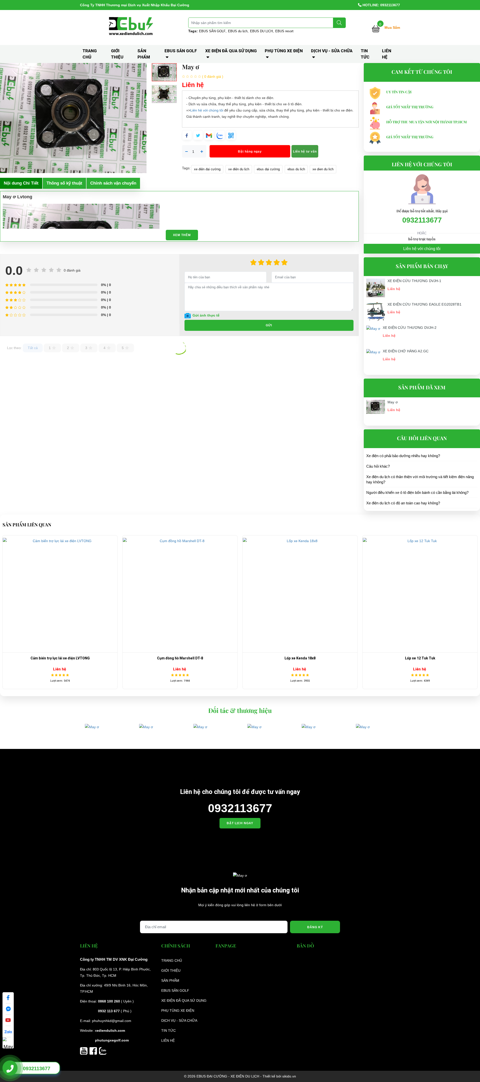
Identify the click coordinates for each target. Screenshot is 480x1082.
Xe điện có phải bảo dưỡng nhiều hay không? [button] (403, 456)
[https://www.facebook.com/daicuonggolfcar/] (94, 1050)
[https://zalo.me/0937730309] (102, 1050)
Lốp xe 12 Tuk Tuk (393, 658)
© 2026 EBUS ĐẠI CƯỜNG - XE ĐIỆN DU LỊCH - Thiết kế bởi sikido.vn (240, 1076)
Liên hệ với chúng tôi (206, 110)
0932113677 (422, 220)
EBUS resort (284, 31)
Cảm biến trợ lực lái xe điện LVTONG (33, 658)
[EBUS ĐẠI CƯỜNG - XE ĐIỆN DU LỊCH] (132, 27)
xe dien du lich (323, 169)
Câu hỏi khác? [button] (378, 466)
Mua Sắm (392, 28)
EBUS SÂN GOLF (212, 31)
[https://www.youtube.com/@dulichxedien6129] (85, 1050)
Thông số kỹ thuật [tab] (64, 183)
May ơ (393, 402)
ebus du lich (296, 169)
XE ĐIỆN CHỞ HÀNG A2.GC (405, 351)
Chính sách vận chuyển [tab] (113, 183)
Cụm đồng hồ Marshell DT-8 (153, 658)
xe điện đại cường (207, 169)
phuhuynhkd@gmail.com (111, 1021)
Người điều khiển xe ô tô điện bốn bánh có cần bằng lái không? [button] (417, 492)
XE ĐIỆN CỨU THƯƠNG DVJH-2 (410, 328)
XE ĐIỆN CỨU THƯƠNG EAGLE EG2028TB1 (425, 304)
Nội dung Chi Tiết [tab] (21, 183)
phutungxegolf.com (112, 1040)
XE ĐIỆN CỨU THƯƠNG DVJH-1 (415, 281)
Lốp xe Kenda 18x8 (273, 658)
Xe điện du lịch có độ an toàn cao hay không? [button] (403, 503)
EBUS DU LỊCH (261, 31)
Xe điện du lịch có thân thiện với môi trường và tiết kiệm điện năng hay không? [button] (420, 479)
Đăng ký (315, 927)
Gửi (269, 325)
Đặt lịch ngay (240, 823)
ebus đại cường (268, 169)
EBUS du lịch (238, 31)
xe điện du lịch (238, 169)
